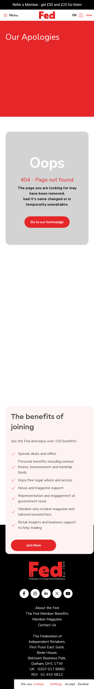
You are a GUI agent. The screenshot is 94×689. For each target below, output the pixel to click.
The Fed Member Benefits (47, 613)
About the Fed (47, 607)
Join (89, 15)
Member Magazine (47, 619)
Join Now (33, 545)
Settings (56, 684)
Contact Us (47, 625)
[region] (54, 684)
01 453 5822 (52, 674)
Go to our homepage (47, 222)
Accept (70, 684)
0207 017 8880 (51, 669)
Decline (83, 684)
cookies (38, 684)
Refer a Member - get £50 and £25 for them (47, 5)
